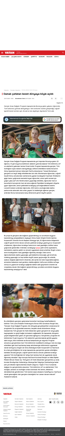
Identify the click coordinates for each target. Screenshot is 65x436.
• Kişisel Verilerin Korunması (44, 434)
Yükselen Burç (41, 404)
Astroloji (40, 399)
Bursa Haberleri (30, 404)
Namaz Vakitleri (41, 406)
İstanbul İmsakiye (42, 412)
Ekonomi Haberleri (19, 404)
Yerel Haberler (29, 399)
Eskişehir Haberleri (30, 406)
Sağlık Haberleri (18, 412)
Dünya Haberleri (19, 406)
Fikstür (5, 421)
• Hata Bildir (57, 434)
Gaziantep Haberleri (28, 410)
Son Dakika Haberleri (6, 402)
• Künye (31, 434)
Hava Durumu (6, 413)
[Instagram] (62, 402)
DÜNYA (56, 56)
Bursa (38, 106)
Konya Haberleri (30, 413)
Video (16, 417)
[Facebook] (54, 402)
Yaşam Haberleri (18, 401)
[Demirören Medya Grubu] (58, 394)
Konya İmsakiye (41, 417)
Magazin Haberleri (19, 409)
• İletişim (35, 434)
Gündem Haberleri (15, 90)
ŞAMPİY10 (34, 56)
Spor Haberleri (18, 414)
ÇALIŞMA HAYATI (16, 56)
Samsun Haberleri (30, 416)
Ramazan (40, 409)
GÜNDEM (26, 56)
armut (38, 248)
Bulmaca (5, 416)
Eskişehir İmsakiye (42, 419)
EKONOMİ (42, 56)
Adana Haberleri (30, 401)
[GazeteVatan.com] (7, 394)
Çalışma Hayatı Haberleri (7, 410)
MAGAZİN (49, 56)
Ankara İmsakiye (42, 414)
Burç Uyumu (41, 401)
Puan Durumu (6, 423)
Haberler (6, 90)
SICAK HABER (5, 56)
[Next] (50, 402)
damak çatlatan (8, 388)
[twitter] (58, 402)
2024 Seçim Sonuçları (6, 406)
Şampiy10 (5, 418)
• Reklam (52, 434)
